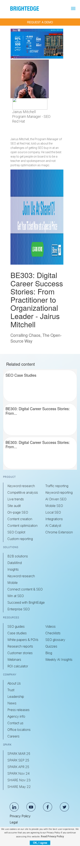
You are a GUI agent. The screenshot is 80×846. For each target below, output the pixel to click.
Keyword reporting (59, 492)
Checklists (53, 633)
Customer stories (20, 653)
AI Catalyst (53, 525)
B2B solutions (17, 556)
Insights (13, 569)
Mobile (12, 583)
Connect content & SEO (25, 589)
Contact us (15, 723)
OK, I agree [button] (40, 843)
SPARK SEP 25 (18, 760)
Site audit (14, 506)
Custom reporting (20, 539)
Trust (10, 690)
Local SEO (53, 512)
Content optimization (22, 525)
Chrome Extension (59, 532)
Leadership (15, 696)
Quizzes (51, 646)
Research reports (20, 646)
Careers (13, 736)
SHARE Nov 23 (19, 780)
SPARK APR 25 (18, 767)
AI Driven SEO (55, 499)
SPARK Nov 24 (18, 773)
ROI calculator (17, 666)
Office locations (19, 730)
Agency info (16, 716)
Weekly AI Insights (58, 659)
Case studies (17, 633)
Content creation (19, 519)
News (11, 703)
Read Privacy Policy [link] (52, 836)
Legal (14, 822)
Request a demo (40, 22)
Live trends (15, 499)
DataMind (14, 563)
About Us (14, 683)
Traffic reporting (56, 486)
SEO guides (16, 626)
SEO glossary (55, 640)
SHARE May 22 (19, 787)
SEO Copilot (16, 532)
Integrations (54, 519)
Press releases (18, 710)
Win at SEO (15, 596)
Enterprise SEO (18, 609)
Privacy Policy (20, 816)
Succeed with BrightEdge (26, 602)
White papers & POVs (22, 640)
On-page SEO (17, 512)
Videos (50, 626)
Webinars (14, 659)
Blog (48, 653)
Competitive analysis (22, 492)
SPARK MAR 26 (18, 754)
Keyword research (21, 486)
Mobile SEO (54, 506)
